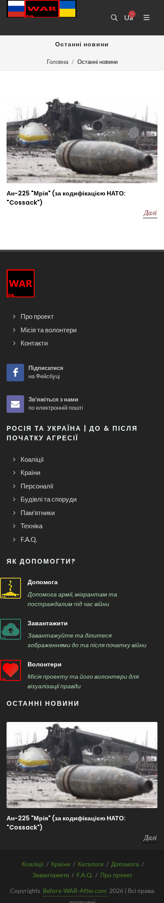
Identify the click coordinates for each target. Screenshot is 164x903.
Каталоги (91, 864)
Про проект (116, 875)
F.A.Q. (85, 875)
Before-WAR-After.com (75, 890)
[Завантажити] (10, 629)
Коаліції (33, 864)
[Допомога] (10, 588)
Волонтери (45, 664)
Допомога (43, 582)
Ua (128, 17)
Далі (150, 212)
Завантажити (48, 623)
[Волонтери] (10, 670)
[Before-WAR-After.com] (42, 17)
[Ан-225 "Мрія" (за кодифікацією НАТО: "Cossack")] (82, 140)
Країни (60, 864)
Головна (57, 61)
